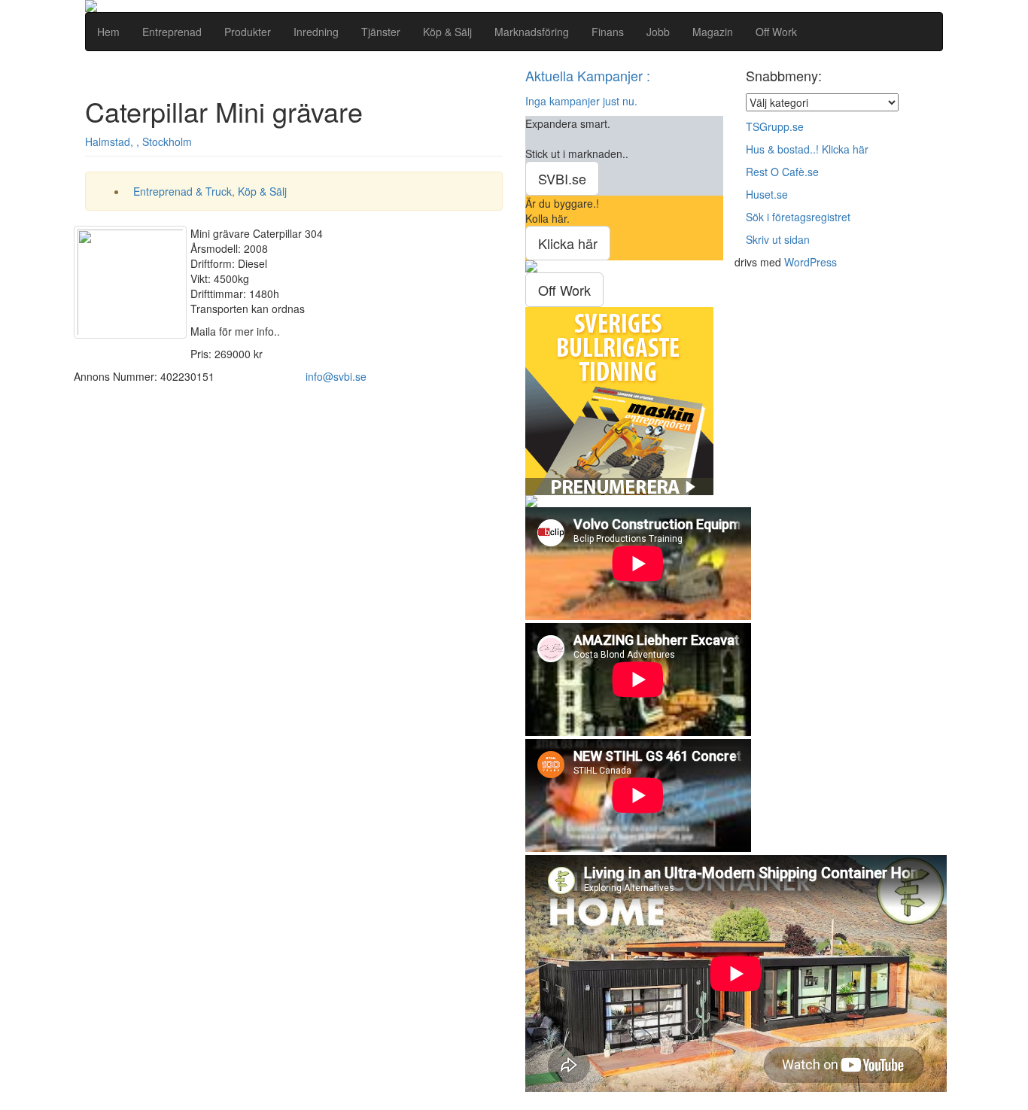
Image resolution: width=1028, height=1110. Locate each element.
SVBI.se (562, 178)
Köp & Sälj (447, 31)
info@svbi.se (336, 376)
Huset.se (767, 194)
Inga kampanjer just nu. (581, 100)
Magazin (712, 31)
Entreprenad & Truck (182, 191)
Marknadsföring (531, 31)
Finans (608, 31)
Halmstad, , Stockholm (138, 141)
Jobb (658, 31)
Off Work (776, 31)
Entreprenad (172, 31)
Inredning (316, 31)
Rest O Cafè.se (782, 171)
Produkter (247, 31)
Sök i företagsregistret (798, 216)
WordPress (810, 261)
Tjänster (380, 31)
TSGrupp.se (775, 126)
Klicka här (568, 243)
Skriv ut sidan (778, 239)
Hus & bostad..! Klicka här (807, 149)
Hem (108, 31)
